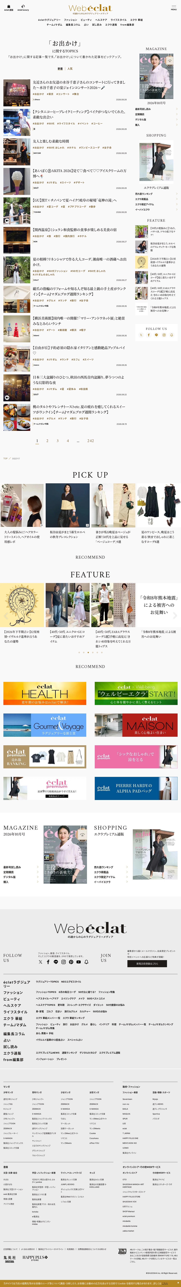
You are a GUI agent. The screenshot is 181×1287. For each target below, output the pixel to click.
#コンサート (63, 94)
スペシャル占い (75, 1039)
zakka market (128, 1231)
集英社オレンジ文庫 (69, 1179)
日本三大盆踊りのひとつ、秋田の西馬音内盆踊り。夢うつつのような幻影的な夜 (78, 380)
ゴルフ (49, 1011)
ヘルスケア (101, 19)
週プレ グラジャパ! (160, 1109)
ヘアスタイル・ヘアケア (47, 998)
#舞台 (75, 94)
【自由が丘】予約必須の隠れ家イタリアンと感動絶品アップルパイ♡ (79, 350)
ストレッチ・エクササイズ (79, 1005)
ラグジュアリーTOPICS (47, 981)
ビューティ (86, 19)
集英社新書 (36, 1199)
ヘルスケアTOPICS (45, 1005)
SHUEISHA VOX (129, 1201)
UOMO (126, 1148)
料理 (114, 1024)
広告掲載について (10, 1249)
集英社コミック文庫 (11, 1148)
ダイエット (98, 1005)
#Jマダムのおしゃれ (44, 274)
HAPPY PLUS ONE (130, 1138)
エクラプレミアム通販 (109, 1052)
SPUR (125, 1119)
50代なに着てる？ (87, 992)
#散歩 (92, 206)
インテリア (104, 1024)
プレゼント (61, 1059)
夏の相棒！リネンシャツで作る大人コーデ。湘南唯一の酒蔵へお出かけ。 (80, 262)
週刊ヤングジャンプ (39, 1128)
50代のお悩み (100, 1011)
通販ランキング (69, 1052)
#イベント (83, 123)
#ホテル (71, 147)
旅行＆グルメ (70, 1011)
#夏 (63, 206)
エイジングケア (68, 998)
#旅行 (57, 236)
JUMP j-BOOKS (67, 1184)
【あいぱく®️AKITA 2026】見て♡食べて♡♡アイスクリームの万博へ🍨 (80, 173)
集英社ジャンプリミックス (13, 1143)
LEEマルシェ (127, 1206)
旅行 (65, 1024)
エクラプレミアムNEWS (47, 1052)
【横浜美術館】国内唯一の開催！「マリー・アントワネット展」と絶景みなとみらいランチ (79, 321)
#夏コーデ (52, 206)
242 (90, 441)
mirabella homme (130, 1226)
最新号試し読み (143, 109)
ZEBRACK (7, 1128)
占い (86, 24)
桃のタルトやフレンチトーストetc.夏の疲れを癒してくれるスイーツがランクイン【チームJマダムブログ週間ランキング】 (79, 409)
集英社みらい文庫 (97, 1179)
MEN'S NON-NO (130, 1143)
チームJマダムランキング (161, 1024)
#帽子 (82, 330)
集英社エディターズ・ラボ (162, 1184)
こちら (132, 1261)
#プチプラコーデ (77, 206)
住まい (58, 1011)
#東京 (50, 94)
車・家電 (40, 1011)
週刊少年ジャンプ (10, 1099)
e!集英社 (35, 1216)
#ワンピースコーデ (89, 147)
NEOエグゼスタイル (71, 981)
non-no (126, 1104)
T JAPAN (126, 1133)
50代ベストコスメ (96, 998)
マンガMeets (66, 1143)
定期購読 (139, 114)
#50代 (50, 123)
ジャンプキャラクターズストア (134, 1192)
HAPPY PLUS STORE (131, 1197)
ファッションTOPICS (46, 992)
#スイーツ (65, 182)
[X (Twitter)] (141, 335)
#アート (51, 330)
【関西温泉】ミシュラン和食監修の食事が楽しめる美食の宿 (75, 229)
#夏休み (71, 389)
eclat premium (129, 1216)
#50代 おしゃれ (55, 147)
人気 (70, 68)
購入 (137, 125)
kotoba (35, 1212)
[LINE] (156, 335)
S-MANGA (7, 1138)
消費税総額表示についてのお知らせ (92, 1249)
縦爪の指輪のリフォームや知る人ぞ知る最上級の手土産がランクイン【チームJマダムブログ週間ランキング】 (79, 291)
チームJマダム (55, 24)
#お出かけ (38, 94)
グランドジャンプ (38, 1150)
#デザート (79, 182)
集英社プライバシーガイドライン (50, 1249)
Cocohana (94, 1138)
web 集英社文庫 (10, 1194)
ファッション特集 (106, 992)
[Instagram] (164, 335)
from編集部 (127, 24)
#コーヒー (97, 123)
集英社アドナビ (159, 1179)
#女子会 (107, 147)
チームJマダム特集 (45, 1028)
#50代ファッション (57, 271)
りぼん (63, 1119)
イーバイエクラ (142, 209)
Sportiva (156, 1114)
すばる (6, 1179)
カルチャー (85, 1011)
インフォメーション (45, 1059)
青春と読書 (7, 1199)
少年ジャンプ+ (9, 1119)
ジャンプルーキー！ (10, 1133)
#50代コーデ (78, 271)
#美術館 (62, 330)
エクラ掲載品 (141, 199)
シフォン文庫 (66, 1201)
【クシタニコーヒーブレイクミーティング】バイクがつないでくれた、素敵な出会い (79, 114)
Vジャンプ (7, 1109)
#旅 (49, 236)
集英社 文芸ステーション (13, 1189)
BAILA (125, 1109)
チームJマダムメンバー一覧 (132, 1024)
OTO (125, 1179)
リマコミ (64, 1138)
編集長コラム (73, 24)
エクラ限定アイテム (144, 204)
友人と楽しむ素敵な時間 (51, 141)
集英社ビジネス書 (39, 1194)
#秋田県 (83, 389)
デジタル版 (140, 119)
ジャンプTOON (9, 1123)
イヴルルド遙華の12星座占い (50, 1039)
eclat (125, 1128)
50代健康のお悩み (115, 1005)
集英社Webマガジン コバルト (72, 1197)
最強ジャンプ (8, 1114)
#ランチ (62, 300)
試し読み (97, 24)
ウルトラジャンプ (38, 1155)
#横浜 (73, 330)
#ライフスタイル (66, 123)
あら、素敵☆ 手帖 (44, 1033)
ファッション (70, 19)
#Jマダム (52, 182)
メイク (81, 998)
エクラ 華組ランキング (74, 1018)
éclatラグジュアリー (49, 19)
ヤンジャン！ (36, 1141)
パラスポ (156, 1119)
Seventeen (127, 1099)
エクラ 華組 (136, 19)
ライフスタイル (119, 19)
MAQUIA (126, 1114)
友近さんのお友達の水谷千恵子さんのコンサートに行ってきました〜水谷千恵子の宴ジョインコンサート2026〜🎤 (79, 85)
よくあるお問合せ (28, 1249)
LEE (124, 1123)
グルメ (84, 1024)
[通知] (172, 335)
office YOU (94, 1143)
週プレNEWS (158, 1104)
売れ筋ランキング (143, 194)
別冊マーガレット (67, 1128)
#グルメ (51, 300)
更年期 (61, 1005)
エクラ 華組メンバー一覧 (48, 1018)
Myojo (155, 1099)
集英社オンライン (129, 1153)
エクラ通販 (111, 24)
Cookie (93, 1133)
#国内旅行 (69, 236)
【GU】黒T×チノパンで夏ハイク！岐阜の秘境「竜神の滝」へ (75, 200)
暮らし (93, 1024)
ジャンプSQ (7, 1104)
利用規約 (70, 1249)
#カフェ (76, 359)
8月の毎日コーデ (67, 992)
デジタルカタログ (88, 1052)
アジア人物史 (8, 1204)
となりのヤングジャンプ (41, 1145)
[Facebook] (149, 335)
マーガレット (65, 1123)
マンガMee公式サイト (69, 1133)
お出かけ (74, 1024)
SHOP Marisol (128, 1211)
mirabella (126, 1221)
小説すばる (7, 1184)
